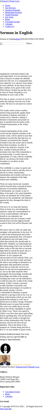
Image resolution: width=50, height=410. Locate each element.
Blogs (7, 394)
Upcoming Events (12, 392)
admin (17, 39)
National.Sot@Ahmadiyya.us (27, 367)
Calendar (8, 396)
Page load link (6, 409)
